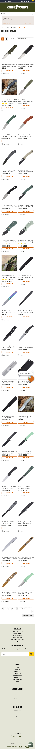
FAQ (17, 667)
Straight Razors (17, 716)
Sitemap (17, 700)
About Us (17, 669)
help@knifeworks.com (19, 639)
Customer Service (17, 679)
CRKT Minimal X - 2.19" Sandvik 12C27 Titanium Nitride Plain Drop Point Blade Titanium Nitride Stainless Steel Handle (9, 417)
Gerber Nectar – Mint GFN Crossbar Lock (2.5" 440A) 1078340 (25, 241)
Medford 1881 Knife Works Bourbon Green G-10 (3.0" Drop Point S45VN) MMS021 (9, 65)
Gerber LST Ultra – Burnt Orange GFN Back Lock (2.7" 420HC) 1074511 (25, 135)
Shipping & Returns (17, 698)
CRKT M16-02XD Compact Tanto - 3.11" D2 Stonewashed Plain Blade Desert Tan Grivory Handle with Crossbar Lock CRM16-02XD (9, 592)
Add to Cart (9, 317)
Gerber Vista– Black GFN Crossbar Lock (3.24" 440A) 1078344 (9, 206)
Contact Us (17, 629)
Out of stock (9, 108)
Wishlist (17, 692)
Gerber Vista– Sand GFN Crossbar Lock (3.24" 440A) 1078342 (26, 170)
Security (17, 712)
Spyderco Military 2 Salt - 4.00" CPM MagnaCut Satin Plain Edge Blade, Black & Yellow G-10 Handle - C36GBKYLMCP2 (9, 276)
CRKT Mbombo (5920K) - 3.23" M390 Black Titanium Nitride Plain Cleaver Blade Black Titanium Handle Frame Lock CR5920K (26, 276)
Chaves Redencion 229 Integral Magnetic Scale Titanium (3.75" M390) (25, 417)
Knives (7, 27)
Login (22, 1)
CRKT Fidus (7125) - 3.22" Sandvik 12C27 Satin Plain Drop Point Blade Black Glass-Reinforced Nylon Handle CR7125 (25, 346)
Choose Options (9, 70)
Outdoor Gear (17, 710)
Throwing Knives (17, 720)
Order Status (17, 696)
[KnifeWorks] (17, 7)
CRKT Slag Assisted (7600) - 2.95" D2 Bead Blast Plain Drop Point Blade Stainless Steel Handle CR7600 (9, 557)
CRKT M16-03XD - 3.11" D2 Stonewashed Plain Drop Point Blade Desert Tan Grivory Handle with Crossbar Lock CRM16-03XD (26, 557)
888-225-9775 (8, 1)
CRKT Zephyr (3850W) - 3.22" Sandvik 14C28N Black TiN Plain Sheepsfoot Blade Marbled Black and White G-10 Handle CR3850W (9, 522)
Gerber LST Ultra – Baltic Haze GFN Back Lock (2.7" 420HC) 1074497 (9, 135)
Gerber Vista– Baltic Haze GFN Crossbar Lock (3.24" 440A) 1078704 (25, 206)
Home (2, 27)
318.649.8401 (19, 637)
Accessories (17, 726)
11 (30, 608)
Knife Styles (13, 27)
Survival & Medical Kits (17, 718)
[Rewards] (30, 744)
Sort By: (13, 38)
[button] (18, 23)
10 (27, 608)
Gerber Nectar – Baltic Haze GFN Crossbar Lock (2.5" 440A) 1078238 (9, 241)
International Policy (17, 675)
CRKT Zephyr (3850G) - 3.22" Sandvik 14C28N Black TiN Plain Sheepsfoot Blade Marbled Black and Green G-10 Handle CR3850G (26, 487)
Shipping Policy (17, 673)
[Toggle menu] (2, 2)
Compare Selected (27, 615)
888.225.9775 (20, 635)
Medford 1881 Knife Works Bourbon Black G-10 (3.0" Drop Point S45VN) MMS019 (26, 65)
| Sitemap (22, 743)
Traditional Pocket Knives (17, 722)
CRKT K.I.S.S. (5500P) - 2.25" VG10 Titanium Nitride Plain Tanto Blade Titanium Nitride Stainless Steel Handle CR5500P (9, 346)
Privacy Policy (17, 671)
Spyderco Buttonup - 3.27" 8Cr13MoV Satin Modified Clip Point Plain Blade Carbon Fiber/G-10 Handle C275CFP (9, 100)
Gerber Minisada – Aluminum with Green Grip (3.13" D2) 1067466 (25, 100)
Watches (17, 724)
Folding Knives (21, 27)
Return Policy (17, 677)
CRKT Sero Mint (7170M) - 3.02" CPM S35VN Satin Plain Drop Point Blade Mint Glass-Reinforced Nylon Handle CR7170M (25, 592)
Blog (17, 681)
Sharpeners (17, 714)
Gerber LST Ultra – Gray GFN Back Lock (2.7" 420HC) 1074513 (9, 170)
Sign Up (27, 1)
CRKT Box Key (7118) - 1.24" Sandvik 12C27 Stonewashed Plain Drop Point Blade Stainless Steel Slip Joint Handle (9, 381)
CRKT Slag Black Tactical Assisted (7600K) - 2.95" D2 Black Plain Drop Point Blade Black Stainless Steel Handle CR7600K (26, 522)
